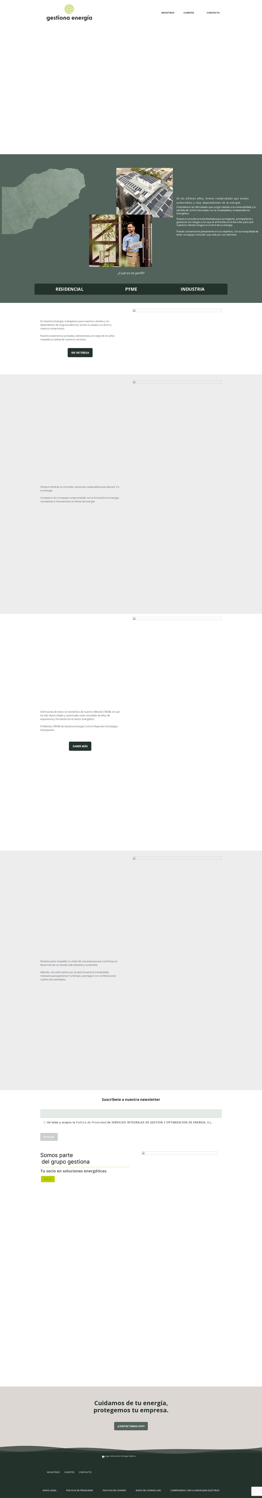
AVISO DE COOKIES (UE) (148, 1490)
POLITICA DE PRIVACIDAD (79, 1490)
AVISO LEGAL (50, 1490)
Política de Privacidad (91, 1122)
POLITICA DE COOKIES (114, 1490)
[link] (180, 1265)
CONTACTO (85, 1472)
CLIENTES (69, 1472)
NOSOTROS (53, 1472)
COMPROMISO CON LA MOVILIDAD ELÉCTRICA (194, 1490)
